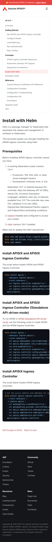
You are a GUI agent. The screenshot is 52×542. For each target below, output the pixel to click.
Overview (9, 26)
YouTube (31, 475)
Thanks (6, 484)
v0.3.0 (8, 20)
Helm (10, 224)
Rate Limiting (12, 50)
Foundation (7, 462)
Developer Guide (12, 76)
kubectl (11, 215)
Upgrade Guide (11, 105)
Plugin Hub (32, 496)
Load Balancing (13, 42)
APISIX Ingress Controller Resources (22, 59)
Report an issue (30, 430)
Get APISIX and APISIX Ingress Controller (24, 34)
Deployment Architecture (17, 67)
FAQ (7, 109)
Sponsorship (8, 480)
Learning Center (9, 501)
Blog (4, 496)
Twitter (30, 471)
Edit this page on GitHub (12, 430)
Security (6, 475)
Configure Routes (14, 38)
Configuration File (14, 96)
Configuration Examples (17, 88)
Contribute (32, 509)
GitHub (30, 462)
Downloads (32, 501)
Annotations (12, 100)
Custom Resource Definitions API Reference (25, 84)
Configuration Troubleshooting (19, 92)
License (6, 467)
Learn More (41, 2)
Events (5, 471)
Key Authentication (14, 46)
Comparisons (8, 505)
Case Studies (8, 514)
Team (30, 505)
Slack (30, 467)
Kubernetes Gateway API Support (21, 63)
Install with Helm (12, 72)
